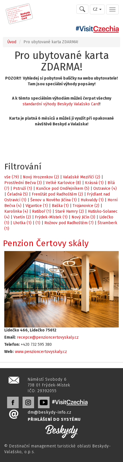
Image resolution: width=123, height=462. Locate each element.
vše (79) (11, 177)
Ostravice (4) (105, 188)
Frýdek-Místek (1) (51, 217)
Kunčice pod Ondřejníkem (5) (62, 188)
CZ (96, 9)
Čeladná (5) (17, 194)
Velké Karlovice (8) (63, 182)
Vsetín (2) (22, 217)
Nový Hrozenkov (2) (41, 177)
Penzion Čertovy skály (46, 243)
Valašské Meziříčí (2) (81, 177)
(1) (37, 222)
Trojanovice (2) (86, 205)
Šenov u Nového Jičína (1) (53, 200)
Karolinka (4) (16, 211)
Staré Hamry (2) (69, 211)
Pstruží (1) (22, 188)
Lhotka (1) (22, 222)
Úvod (11, 42)
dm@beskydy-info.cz (50, 412)
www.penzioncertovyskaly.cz (41, 351)
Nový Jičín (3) (83, 217)
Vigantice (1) (36, 205)
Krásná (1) (94, 182)
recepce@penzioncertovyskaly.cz (48, 337)
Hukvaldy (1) (92, 200)
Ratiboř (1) (41, 211)
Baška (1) (60, 205)
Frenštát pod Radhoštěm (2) (57, 194)
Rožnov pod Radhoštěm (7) (69, 222)
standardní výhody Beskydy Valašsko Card (61, 104)
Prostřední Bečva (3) (23, 182)
